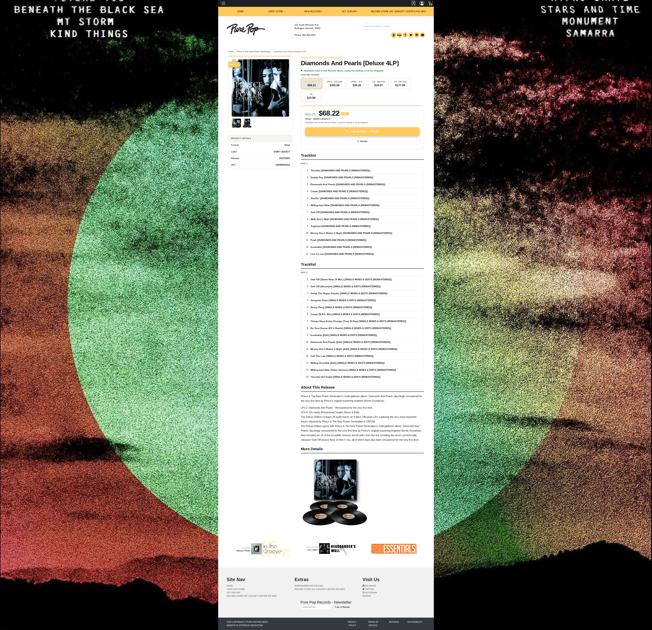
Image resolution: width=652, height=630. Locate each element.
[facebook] (405, 35)
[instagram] (417, 35)
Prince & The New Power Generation (254, 51)
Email (368, 596)
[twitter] (411, 35)
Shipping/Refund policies (309, 586)
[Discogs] (399, 35)
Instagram (371, 592)
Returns (394, 622)
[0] (430, 4)
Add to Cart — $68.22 (365, 131)
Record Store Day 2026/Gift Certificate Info (398, 11)
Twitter (369, 589)
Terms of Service (373, 624)
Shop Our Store (236, 589)
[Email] (422, 35)
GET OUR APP (349, 11)
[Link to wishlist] (413, 4)
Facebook (370, 586)
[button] (277, 11)
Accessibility (414, 622)
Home (231, 51)
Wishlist (364, 141)
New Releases (313, 11)
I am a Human (342, 607)
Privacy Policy (352, 624)
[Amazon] (393, 35)
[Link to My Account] (422, 4)
